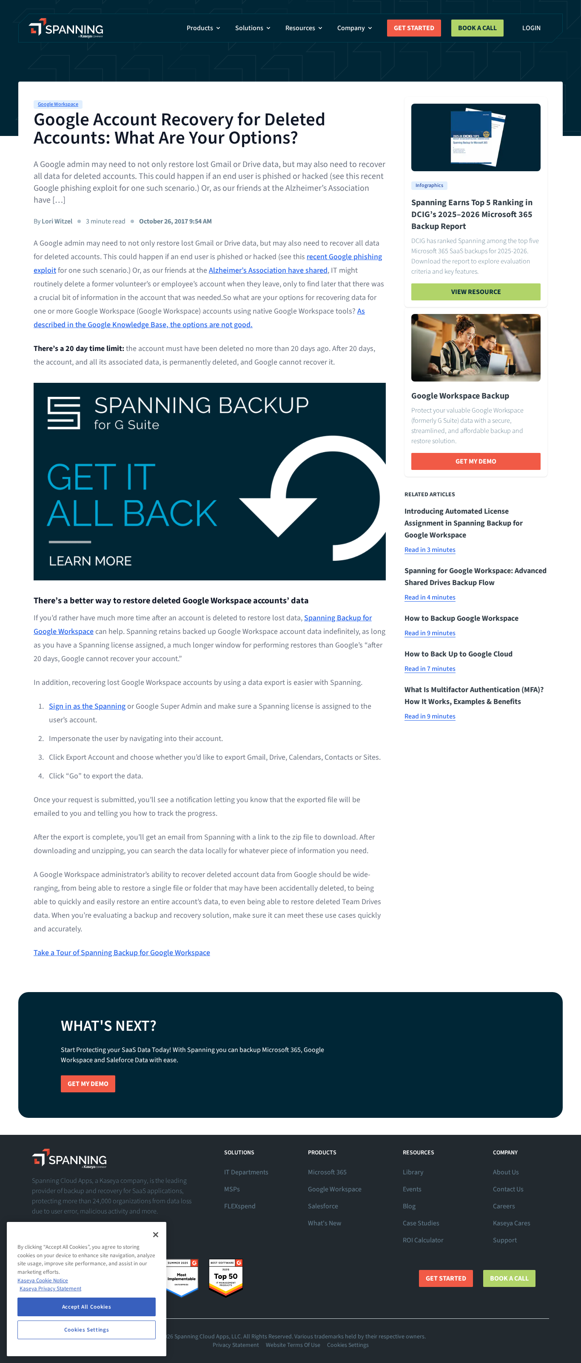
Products (200, 28)
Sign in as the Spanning (87, 706)
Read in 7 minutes (430, 668)
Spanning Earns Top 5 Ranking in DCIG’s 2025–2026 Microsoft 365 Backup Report (472, 214)
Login (531, 28)
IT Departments (246, 1172)
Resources (300, 28)
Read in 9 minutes (430, 633)
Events (412, 1189)
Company (351, 28)
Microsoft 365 (327, 1172)
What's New (325, 1223)
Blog (409, 1206)
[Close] (155, 1234)
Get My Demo (476, 461)
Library (413, 1172)
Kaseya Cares (511, 1223)
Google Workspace (58, 104)
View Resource (476, 292)
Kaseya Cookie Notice (42, 1280)
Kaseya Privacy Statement (50, 1288)
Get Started (414, 28)
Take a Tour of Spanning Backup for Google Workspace (122, 952)
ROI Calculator (423, 1240)
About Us (506, 1172)
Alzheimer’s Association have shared (268, 270)
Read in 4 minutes (430, 597)
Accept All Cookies (86, 1307)
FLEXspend (240, 1206)
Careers (504, 1206)
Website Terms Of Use (293, 1345)
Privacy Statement (236, 1345)
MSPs (232, 1189)
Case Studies (421, 1223)
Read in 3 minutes (430, 549)
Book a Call (477, 28)
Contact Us (508, 1189)
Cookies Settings (348, 1345)
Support (505, 1240)
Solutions (249, 28)
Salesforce (323, 1206)
